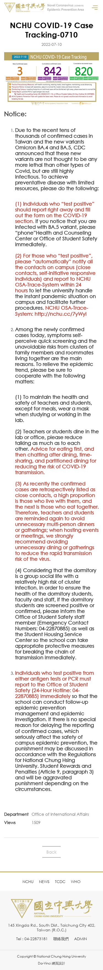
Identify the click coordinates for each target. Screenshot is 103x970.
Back (51, 851)
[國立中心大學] (51, 915)
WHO (75, 881)
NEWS (44, 881)
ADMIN (80, 938)
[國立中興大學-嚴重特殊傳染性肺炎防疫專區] (44, 7)
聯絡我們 (61, 938)
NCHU (28, 881)
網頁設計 (58, 963)
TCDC (60, 881)
